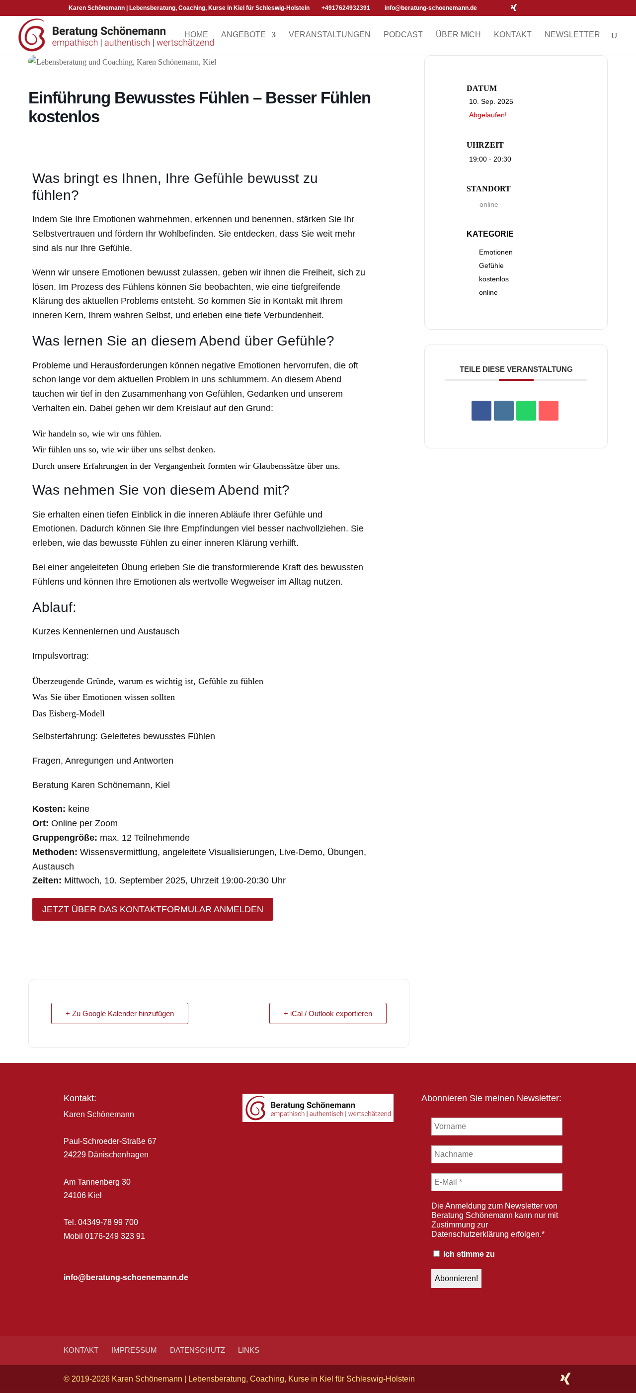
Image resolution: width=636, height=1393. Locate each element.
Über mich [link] (458, 35)
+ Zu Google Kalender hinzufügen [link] (120, 1013)
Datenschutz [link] (197, 1350)
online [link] (488, 292)
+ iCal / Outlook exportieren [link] (328, 1013)
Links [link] (248, 1350)
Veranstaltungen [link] (330, 35)
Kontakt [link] (513, 35)
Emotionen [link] (496, 252)
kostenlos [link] (494, 279)
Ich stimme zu (468, 1254)
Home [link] (196, 35)
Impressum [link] (134, 1350)
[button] (487, 7)
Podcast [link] (403, 35)
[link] (116, 34)
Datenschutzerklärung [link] (470, 1234)
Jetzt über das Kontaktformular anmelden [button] (152, 909)
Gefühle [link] (491, 265)
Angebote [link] (243, 35)
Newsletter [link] (572, 35)
